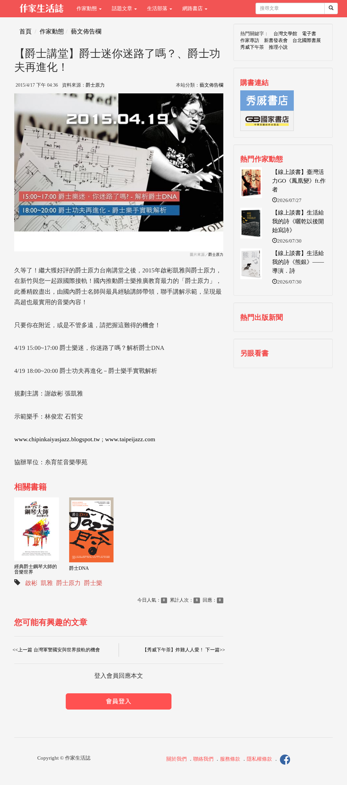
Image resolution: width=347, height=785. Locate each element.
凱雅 (47, 583)
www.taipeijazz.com (130, 439)
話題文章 (123, 8)
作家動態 (87, 8)
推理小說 (278, 47)
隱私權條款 (259, 759)
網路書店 (193, 8)
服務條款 (230, 759)
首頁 (25, 31)
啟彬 (31, 583)
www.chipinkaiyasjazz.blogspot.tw (57, 439)
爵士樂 (93, 583)
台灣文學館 (285, 33)
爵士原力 (95, 85)
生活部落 (158, 8)
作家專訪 (249, 40)
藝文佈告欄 (86, 31)
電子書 (309, 33)
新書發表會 (276, 40)
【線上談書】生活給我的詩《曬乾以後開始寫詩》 (298, 221)
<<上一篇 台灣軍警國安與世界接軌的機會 (56, 649)
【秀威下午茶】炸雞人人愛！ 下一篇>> (183, 649)
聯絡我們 (203, 759)
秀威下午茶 (252, 47)
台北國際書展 (306, 40)
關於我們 (176, 759)
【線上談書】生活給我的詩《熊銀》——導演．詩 (298, 262)
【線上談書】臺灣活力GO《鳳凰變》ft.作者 (299, 181)
